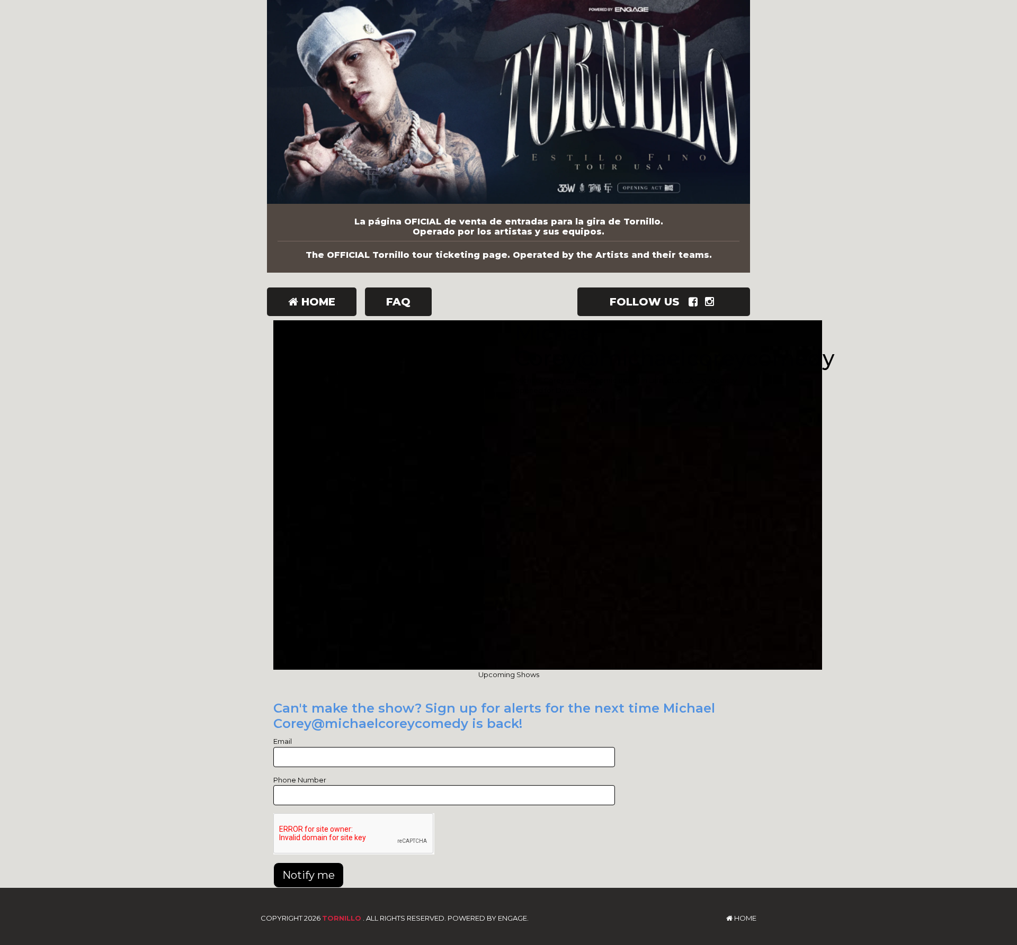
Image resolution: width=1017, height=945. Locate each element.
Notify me (308, 875)
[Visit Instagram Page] (711, 301)
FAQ (398, 301)
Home (316, 301)
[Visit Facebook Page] (695, 301)
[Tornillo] (508, 102)
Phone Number (299, 780)
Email (282, 741)
